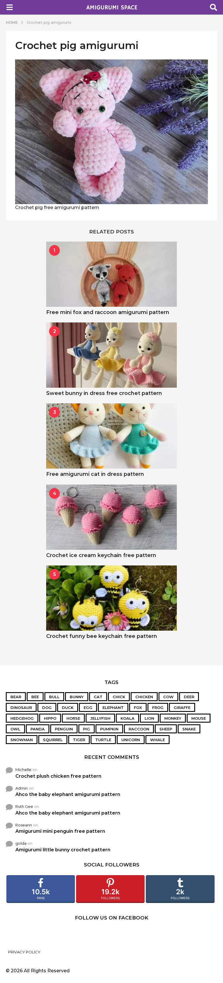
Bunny (77, 696)
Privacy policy (24, 952)
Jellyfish (100, 718)
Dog (47, 707)
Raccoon (139, 729)
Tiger (79, 739)
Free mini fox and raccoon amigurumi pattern (107, 312)
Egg (88, 707)
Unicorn (130, 739)
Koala (127, 718)
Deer (189, 696)
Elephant (113, 707)
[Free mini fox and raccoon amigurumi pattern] (111, 274)
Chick (119, 696)
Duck (67, 707)
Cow (168, 696)
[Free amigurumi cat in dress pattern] (111, 436)
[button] (9, 7)
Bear (15, 696)
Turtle (103, 739)
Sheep (165, 729)
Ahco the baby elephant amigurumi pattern (67, 794)
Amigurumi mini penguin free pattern (60, 831)
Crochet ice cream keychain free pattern (101, 555)
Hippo (50, 718)
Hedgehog (22, 718)
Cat (98, 696)
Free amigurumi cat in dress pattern (95, 474)
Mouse (198, 718)
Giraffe (182, 707)
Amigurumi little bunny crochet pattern (62, 850)
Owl (15, 729)
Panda (37, 729)
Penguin (64, 729)
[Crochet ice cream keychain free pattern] (111, 517)
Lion (149, 718)
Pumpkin (109, 729)
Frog (157, 707)
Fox (138, 707)
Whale (157, 739)
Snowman (21, 739)
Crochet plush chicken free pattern (58, 776)
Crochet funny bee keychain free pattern (101, 636)
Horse (73, 718)
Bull (54, 696)
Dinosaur (21, 707)
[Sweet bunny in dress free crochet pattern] (111, 355)
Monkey (172, 718)
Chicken (144, 696)
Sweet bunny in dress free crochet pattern (104, 393)
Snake (189, 729)
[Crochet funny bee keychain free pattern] (111, 598)
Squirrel (53, 739)
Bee (35, 696)
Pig (86, 729)
